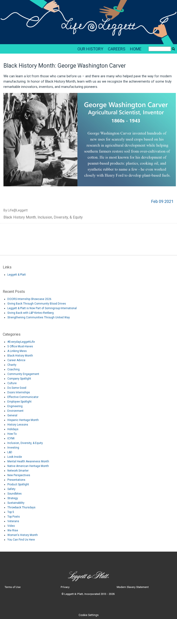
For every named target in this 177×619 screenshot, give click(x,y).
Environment (15, 410)
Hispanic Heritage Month (23, 420)
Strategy (12, 498)
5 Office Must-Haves (20, 346)
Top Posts (13, 516)
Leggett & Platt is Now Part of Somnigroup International (42, 308)
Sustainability (15, 502)
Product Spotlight (18, 484)
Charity (11, 364)
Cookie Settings (89, 615)
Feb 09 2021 (162, 201)
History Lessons (17, 424)
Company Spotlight (19, 378)
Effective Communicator (22, 397)
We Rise (12, 530)
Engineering (15, 406)
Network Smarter (18, 470)
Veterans (13, 521)
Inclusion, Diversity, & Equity (60, 217)
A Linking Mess (17, 351)
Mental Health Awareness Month (28, 461)
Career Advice (16, 360)
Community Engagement (23, 374)
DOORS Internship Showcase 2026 (29, 299)
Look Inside (14, 456)
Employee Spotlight (19, 401)
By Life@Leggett (15, 210)
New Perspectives (18, 475)
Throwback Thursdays (21, 507)
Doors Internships (18, 392)
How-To (12, 433)
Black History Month (19, 217)
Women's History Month (22, 535)
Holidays (12, 429)
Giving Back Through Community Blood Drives (36, 303)
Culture (12, 383)
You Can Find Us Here (21, 539)
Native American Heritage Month (28, 466)
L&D (9, 452)
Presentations (16, 479)
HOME (136, 48)
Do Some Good (16, 387)
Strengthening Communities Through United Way (38, 317)
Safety (11, 489)
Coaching (13, 369)
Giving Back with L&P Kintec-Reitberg (30, 312)
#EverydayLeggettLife (21, 341)
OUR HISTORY (90, 48)
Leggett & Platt (16, 274)
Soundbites (14, 493)
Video (11, 525)
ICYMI (11, 438)
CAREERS (116, 48)
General (12, 415)
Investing (13, 447)
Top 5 (10, 512)
